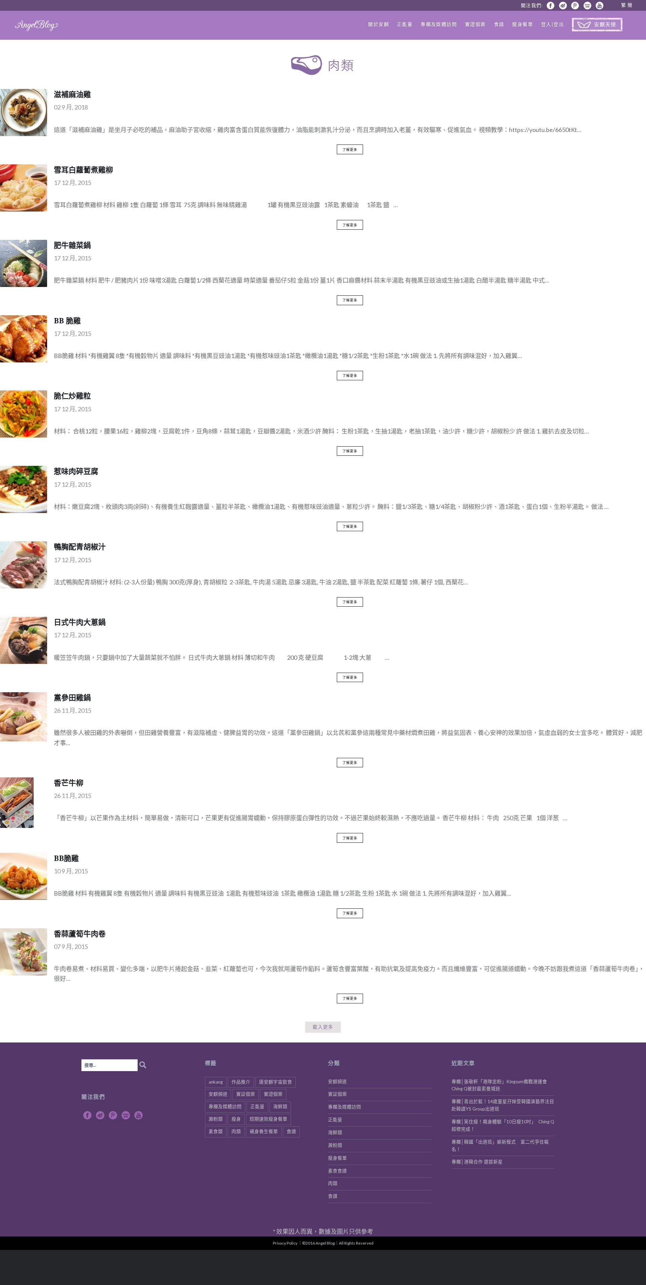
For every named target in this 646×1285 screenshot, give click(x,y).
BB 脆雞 (67, 320)
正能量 (404, 24)
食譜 (499, 24)
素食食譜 (337, 1171)
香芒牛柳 (68, 782)
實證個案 (475, 24)
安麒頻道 (218, 1094)
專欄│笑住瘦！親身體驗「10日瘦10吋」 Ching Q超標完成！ (503, 1125)
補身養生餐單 (264, 1131)
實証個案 (245, 1094)
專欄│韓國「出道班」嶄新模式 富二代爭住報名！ (500, 1145)
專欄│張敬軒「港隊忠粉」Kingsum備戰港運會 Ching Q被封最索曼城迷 (502, 1085)
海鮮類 (280, 1106)
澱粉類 (216, 1119)
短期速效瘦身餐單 (268, 1119)
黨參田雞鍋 (72, 697)
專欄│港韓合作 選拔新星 (477, 1161)
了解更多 (350, 150)
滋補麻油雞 (72, 94)
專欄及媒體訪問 (439, 24)
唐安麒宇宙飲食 (275, 1082)
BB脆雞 (66, 858)
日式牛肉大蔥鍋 (80, 622)
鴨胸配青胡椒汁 (80, 546)
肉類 (236, 1131)
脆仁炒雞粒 (72, 395)
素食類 (216, 1131)
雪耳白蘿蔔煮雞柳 (83, 169)
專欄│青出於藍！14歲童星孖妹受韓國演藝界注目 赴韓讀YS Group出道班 (503, 1105)
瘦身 (236, 1119)
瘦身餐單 (522, 24)
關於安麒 (378, 24)
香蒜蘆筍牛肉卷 (80, 933)
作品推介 (240, 1082)
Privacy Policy (285, 1243)
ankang (216, 1082)
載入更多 (323, 1027)
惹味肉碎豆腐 (76, 471)
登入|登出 (552, 24)
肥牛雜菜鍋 (72, 245)
